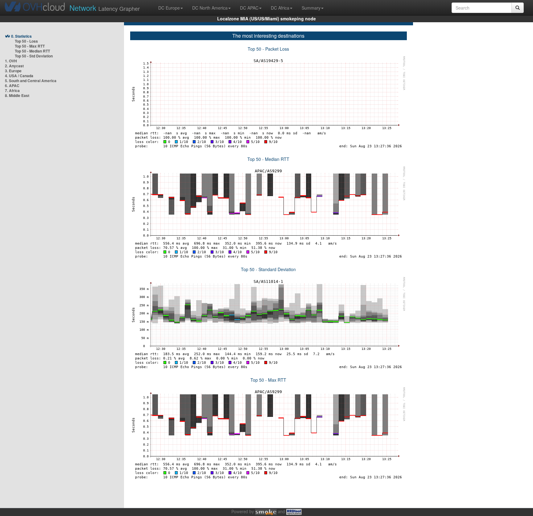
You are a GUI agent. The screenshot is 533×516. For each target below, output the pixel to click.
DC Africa (280, 8)
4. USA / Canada (19, 75)
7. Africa (12, 90)
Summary (311, 8)
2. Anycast (14, 66)
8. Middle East (17, 95)
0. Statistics (21, 36)
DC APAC (249, 8)
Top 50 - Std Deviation (34, 56)
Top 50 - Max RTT (30, 46)
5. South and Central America (30, 80)
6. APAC (12, 85)
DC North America (210, 8)
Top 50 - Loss (26, 41)
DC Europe (169, 8)
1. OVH (11, 61)
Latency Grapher (104, 7)
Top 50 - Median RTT (32, 51)
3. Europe (13, 70)
